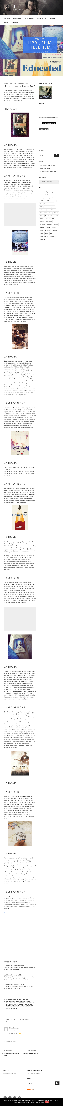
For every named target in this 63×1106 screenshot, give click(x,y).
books (41, 195)
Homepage (7, 18)
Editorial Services (41, 18)
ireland (46, 204)
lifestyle (56, 212)
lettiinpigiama (51, 209)
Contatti (6, 22)
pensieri (48, 218)
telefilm (25, 999)
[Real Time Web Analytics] (30, 1089)
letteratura (43, 209)
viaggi (41, 233)
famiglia (54, 201)
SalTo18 (29, 92)
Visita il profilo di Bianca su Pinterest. (48, 117)
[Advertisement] (20, 214)
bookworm (48, 195)
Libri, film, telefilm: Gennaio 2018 (14, 984)
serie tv (13, 1007)
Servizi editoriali (29, 18)
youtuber (42, 239)
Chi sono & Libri (17, 18)
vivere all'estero (44, 236)
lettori (31, 1002)
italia (41, 206)
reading (42, 221)
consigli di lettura (50, 198)
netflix (14, 1005)
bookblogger (10, 1002)
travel (41, 230)
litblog (31, 1004)
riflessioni (42, 224)
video (46, 233)
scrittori (56, 224)
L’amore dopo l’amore (44, 168)
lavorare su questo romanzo (25, 796)
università (54, 230)
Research (52, 18)
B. (15, 6)
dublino (42, 201)
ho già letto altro (16, 800)
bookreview (20, 1002)
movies (8, 1005)
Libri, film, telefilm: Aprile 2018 (13, 975)
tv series (26, 1007)
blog (17, 1001)
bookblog (29, 1001)
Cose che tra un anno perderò (47, 165)
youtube (52, 236)
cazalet (55, 195)
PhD (53, 218)
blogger (22, 1001)
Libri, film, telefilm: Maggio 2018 (47, 171)
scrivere (42, 227)
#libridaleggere (11, 999)
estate (47, 201)
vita (51, 233)
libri (14, 1004)
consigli (42, 198)
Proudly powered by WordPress (35, 1098)
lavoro (46, 206)
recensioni (21, 1005)
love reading (48, 215)
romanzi (49, 224)
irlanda (51, 204)
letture (9, 1004)
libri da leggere (22, 1004)
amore (42, 192)
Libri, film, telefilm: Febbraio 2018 (14, 965)
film (19, 999)
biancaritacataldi (21, 83)
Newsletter (15, 22)
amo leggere (10, 1001)
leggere (52, 206)
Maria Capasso (30, 488)
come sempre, (30, 96)
